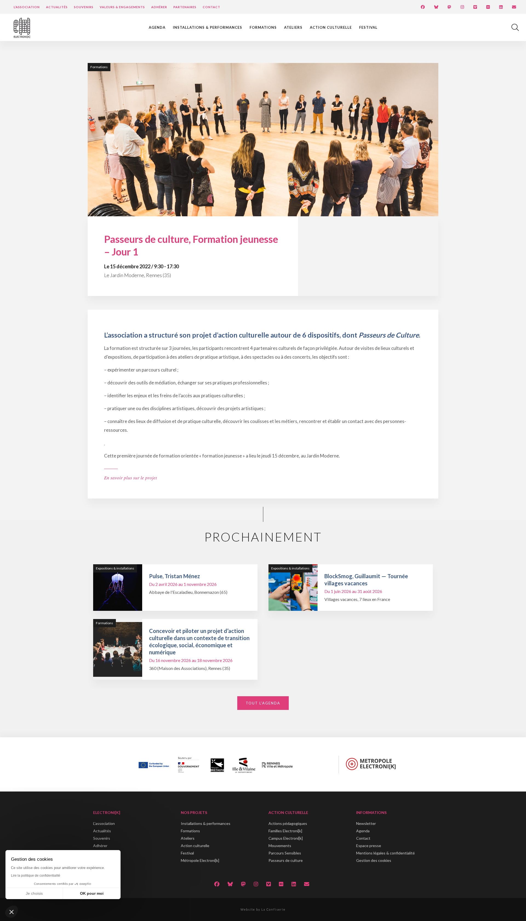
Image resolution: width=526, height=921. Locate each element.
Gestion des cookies (373, 860)
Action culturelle (331, 27)
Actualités (57, 7)
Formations (263, 27)
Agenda (157, 27)
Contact (211, 7)
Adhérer (159, 7)
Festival (368, 27)
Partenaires (184, 7)
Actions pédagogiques (287, 823)
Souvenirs (83, 7)
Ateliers (293, 27)
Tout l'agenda (263, 703)
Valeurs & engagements (122, 7)
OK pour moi (92, 893)
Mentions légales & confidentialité (385, 853)
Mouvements (279, 845)
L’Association (27, 7)
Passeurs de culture (285, 860)
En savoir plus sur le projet (130, 477)
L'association (104, 823)
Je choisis (34, 893)
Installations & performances (207, 27)
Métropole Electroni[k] (200, 860)
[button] (11, 911)
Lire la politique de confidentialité (35, 875)
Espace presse (368, 845)
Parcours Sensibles (284, 853)
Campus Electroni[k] (285, 838)
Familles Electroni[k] (285, 830)
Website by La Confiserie (263, 909)
